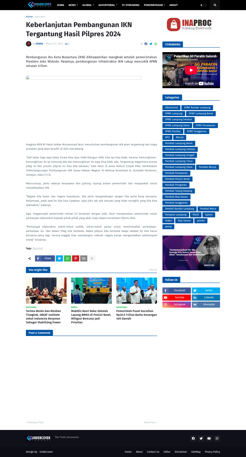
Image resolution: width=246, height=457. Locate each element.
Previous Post (35, 422)
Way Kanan (184, 220)
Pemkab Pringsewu (176, 184)
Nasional (40, 17)
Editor (167, 451)
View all (153, 269)
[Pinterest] (75, 258)
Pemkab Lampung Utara (179, 167)
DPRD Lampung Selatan (178, 119)
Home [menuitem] (60, 5)
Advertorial (171, 107)
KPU (167, 137)
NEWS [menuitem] (72, 5)
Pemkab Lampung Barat (179, 143)
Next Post (149, 422)
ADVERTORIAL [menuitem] (107, 5)
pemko (201, 220)
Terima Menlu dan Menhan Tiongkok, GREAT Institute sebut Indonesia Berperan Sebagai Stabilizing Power (43, 316)
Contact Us (153, 451)
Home (29, 17)
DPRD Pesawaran (205, 125)
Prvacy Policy (212, 451)
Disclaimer (181, 451)
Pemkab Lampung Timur (179, 161)
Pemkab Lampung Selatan (180, 149)
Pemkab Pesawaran (176, 173)
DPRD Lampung (173, 113)
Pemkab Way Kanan (176, 196)
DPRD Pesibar (173, 131)
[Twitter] (150, 44)
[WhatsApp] (156, 44)
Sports (209, 214)
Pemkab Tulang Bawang (178, 190)
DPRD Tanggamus (197, 131)
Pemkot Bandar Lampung (179, 208)
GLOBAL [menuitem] (87, 5)
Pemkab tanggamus (176, 202)
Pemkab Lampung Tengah (179, 155)
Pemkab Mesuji (207, 167)
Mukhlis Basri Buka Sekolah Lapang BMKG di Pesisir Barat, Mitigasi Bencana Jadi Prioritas (91, 316)
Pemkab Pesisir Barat (177, 179)
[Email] (83, 258)
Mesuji (180, 137)
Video (168, 220)
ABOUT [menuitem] (173, 5)
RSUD (196, 214)
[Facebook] (145, 44)
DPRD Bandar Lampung (197, 107)
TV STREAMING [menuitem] (131, 5)
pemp (168, 226)
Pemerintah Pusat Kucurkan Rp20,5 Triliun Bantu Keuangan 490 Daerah (136, 314)
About (139, 451)
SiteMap (196, 451)
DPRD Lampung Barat (201, 113)
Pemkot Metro (208, 208)
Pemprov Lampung (175, 214)
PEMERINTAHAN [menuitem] (153, 5)
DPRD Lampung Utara (177, 125)
